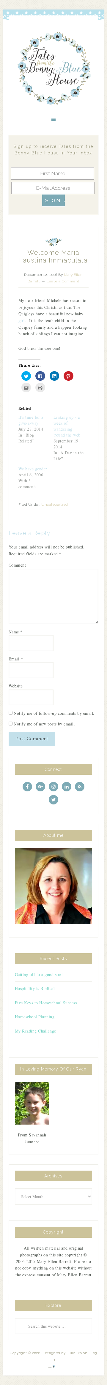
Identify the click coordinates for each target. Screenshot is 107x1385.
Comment (17, 565)
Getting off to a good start (39, 974)
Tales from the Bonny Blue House (53, 68)
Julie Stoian (77, 1353)
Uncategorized (54, 504)
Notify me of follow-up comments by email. (54, 713)
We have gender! (33, 469)
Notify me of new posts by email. (44, 724)
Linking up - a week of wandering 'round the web (67, 426)
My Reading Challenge (35, 1031)
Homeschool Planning (35, 1016)
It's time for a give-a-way (30, 420)
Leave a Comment (63, 281)
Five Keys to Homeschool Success (46, 1002)
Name (16, 632)
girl (21, 320)
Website (16, 686)
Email (16, 659)
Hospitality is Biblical (35, 988)
